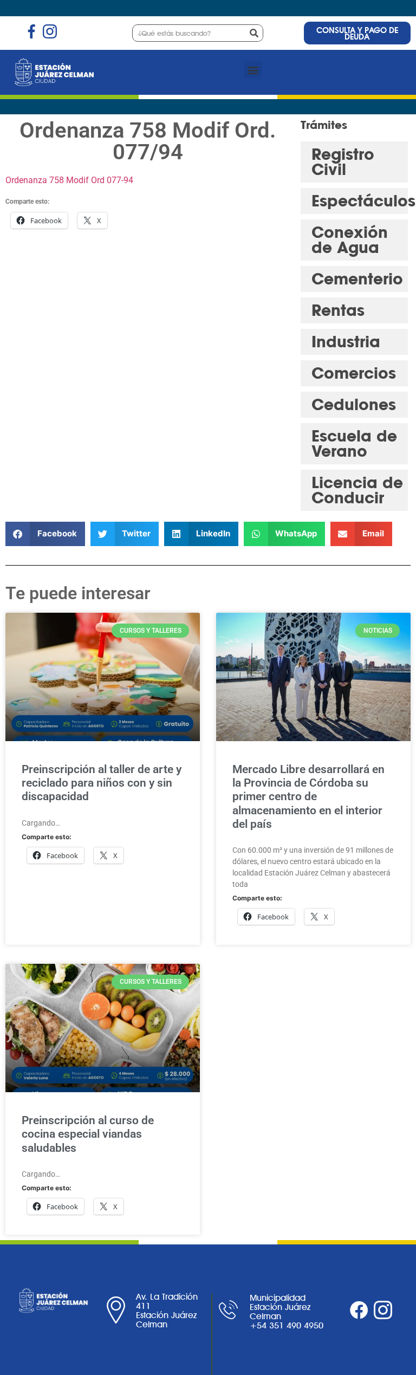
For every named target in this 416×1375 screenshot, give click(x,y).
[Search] (254, 33)
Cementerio (357, 279)
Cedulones (353, 404)
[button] (253, 70)
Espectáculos (363, 201)
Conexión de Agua (349, 239)
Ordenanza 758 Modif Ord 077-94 (69, 180)
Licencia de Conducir (357, 490)
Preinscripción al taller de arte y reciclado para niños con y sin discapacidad (101, 783)
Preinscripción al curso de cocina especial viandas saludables (88, 1134)
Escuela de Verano (354, 443)
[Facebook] (359, 1310)
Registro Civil (342, 161)
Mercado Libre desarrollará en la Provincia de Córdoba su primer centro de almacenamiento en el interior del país (308, 797)
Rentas (338, 310)
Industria (345, 342)
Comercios (353, 373)
